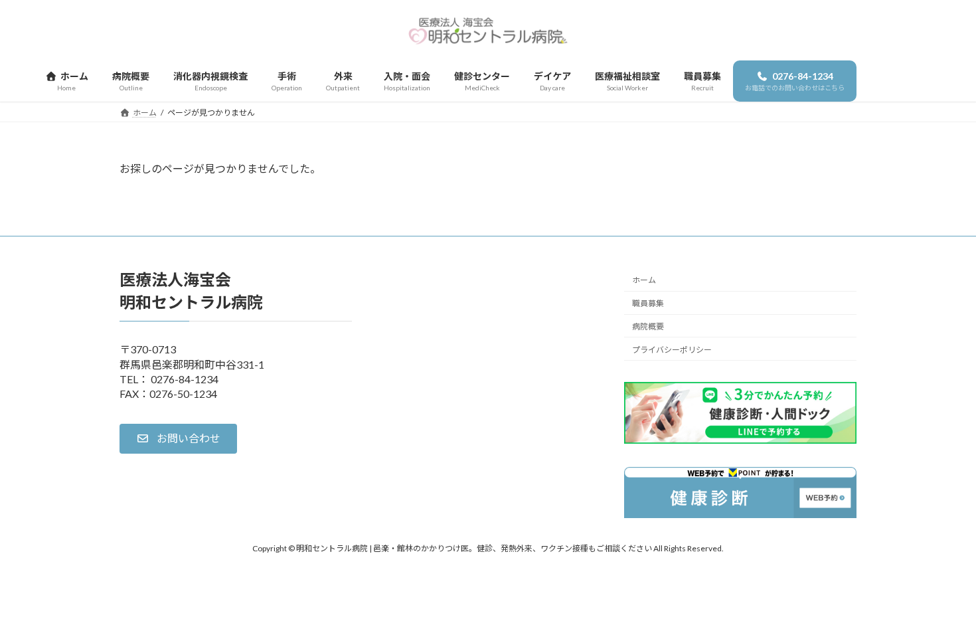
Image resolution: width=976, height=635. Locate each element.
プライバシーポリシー (672, 350)
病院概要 (648, 326)
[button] (178, 439)
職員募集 (648, 303)
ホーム (644, 280)
